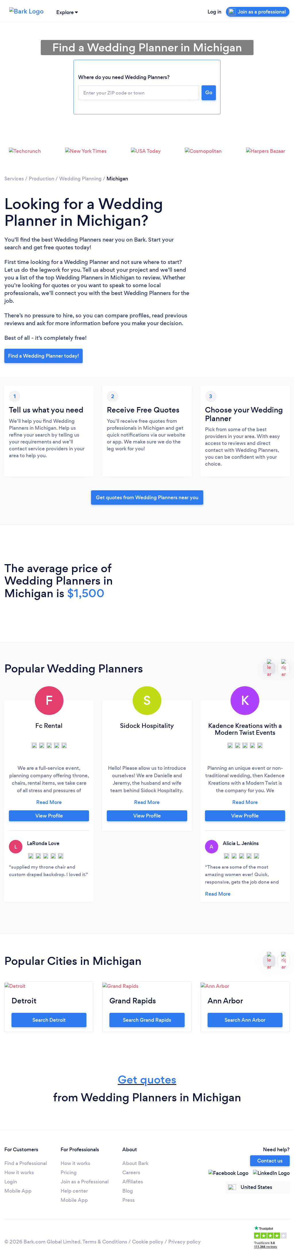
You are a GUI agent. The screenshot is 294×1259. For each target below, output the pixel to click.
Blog (127, 1190)
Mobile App (18, 1190)
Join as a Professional (85, 1181)
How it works (19, 1172)
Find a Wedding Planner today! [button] (43, 355)
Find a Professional (25, 1163)
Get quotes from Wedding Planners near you (147, 497)
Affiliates (132, 1181)
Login (10, 1181)
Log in (214, 11)
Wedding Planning (80, 178)
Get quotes (147, 1080)
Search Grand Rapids (147, 1020)
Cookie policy (147, 1241)
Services (14, 178)
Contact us (270, 1160)
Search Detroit (49, 1020)
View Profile (49, 815)
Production (41, 178)
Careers (131, 1172)
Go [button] (208, 92)
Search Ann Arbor (245, 1020)
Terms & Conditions (104, 1241)
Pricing (69, 1172)
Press (128, 1200)
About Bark (135, 1163)
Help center (74, 1190)
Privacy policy (184, 1241)
